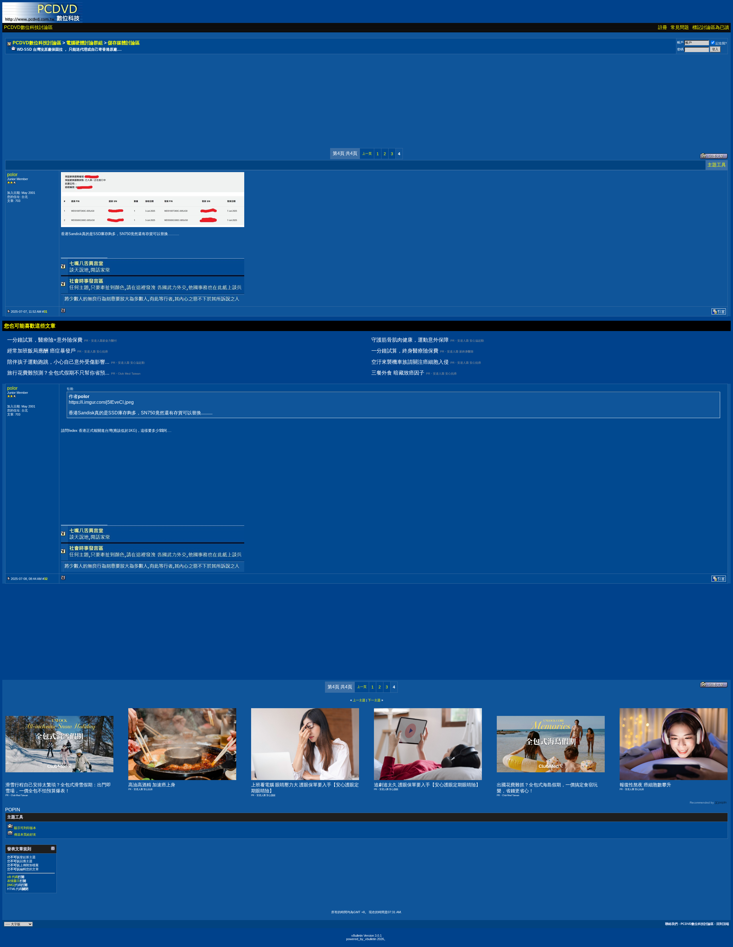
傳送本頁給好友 (25, 834)
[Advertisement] (178, 95)
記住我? (721, 43)
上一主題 (359, 700)
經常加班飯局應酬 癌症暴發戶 (41, 351)
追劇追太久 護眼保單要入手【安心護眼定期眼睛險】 (427, 784)
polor (12, 174)
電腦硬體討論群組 (84, 42)
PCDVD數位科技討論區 (28, 27)
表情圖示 (13, 881)
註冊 (662, 27)
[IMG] (11, 885)
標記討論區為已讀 (710, 27)
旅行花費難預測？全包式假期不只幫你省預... (58, 373)
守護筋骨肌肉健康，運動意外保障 (410, 340)
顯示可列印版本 (25, 828)
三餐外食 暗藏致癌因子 (397, 373)
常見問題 (680, 27)
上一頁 (367, 153)
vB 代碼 (12, 877)
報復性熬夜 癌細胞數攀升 (645, 784)
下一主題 (374, 700)
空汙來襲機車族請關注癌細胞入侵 (410, 362)
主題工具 (717, 164)
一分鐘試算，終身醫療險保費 (404, 351)
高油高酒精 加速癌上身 (151, 784)
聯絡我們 (671, 924)
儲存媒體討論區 (124, 42)
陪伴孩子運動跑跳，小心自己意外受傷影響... (58, 362)
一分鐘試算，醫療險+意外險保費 (44, 340)
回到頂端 (722, 924)
